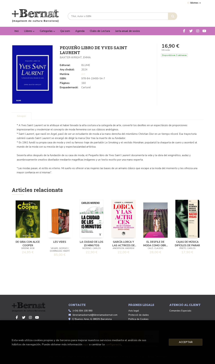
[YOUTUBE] (204, 31)
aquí (85, 344)
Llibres (28, 31)
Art (83, 74)
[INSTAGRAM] (197, 31)
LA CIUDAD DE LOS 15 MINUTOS (91, 243)
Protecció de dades (138, 314)
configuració (113, 344)
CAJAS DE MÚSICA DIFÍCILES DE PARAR (187, 243)
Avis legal (133, 310)
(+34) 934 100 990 (82, 310)
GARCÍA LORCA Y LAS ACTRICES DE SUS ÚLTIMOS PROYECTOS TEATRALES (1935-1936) (123, 243)
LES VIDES (59, 242)
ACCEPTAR (185, 342)
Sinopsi (21, 116)
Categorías (46, 31)
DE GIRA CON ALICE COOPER (28, 243)
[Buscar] (172, 16)
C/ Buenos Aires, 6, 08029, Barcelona (92, 319)
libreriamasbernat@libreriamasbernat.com (95, 314)
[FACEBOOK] (184, 31)
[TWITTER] (191, 31)
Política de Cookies (138, 319)
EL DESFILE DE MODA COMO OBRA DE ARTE (155, 243)
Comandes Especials (180, 310)
